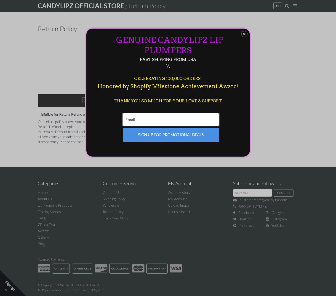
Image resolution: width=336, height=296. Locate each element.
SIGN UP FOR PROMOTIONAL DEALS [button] (171, 134)
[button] (244, 34)
